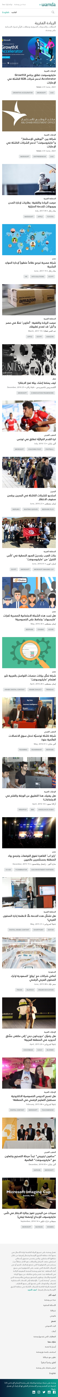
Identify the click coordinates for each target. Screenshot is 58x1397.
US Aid (8, 869)
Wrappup (23, 809)
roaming (23, 749)
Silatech (30, 989)
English (5, 12)
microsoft (41, 92)
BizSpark (29, 629)
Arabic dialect (35, 689)
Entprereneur (40, 156)
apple (40, 216)
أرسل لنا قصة (50, 1346)
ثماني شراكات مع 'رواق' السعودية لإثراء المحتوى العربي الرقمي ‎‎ (33, 977)
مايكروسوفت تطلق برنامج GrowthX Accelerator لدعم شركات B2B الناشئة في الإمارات (32, 78)
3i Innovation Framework (42, 392)
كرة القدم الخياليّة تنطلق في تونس (36, 439)
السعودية (52, 972)
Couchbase (28, 1049)
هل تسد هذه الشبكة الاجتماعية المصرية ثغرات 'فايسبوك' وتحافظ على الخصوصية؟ (29, 617)
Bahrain (39, 1226)
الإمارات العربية (50, 71)
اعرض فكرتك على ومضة (46, 1368)
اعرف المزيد (32, 1289)
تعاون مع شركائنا (49, 1357)
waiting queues (31, 509)
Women (50, 1226)
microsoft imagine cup (44, 569)
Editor (51, 929)
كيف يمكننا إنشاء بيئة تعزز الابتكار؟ (37, 382)
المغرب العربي (50, 435)
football (50, 449)
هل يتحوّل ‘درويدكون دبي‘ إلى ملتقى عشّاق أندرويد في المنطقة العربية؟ (31, 1037)
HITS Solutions (38, 276)
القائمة (14, 12)
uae (52, 92)
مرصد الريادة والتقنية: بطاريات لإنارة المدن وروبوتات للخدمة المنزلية (32, 204)
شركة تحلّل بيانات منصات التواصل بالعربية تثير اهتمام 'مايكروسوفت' (30, 677)
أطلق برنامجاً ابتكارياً (48, 1362)
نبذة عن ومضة (20, 4)
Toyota (50, 216)
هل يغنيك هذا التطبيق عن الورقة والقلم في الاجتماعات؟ (31, 797)
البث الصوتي (50, 1326)
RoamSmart (37, 749)
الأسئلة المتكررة (49, 1305)
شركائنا (53, 1310)
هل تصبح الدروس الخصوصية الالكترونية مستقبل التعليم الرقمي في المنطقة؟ (33, 1097)
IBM (32, 809)
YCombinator (21, 869)
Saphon (37, 1170)
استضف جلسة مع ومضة (46, 1352)
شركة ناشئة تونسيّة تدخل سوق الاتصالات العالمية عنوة (32, 737)
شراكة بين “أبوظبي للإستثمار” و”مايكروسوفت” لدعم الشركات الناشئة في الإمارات (31, 142)
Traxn (19, 989)
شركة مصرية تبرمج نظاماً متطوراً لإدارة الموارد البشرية (30, 264)
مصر (54, 258)
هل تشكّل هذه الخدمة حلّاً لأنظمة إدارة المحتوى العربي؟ (29, 917)
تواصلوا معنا (7, 4)
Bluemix (50, 1049)
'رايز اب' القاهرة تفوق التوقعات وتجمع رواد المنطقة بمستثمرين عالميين (32, 857)
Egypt (51, 276)
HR (26, 276)
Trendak (50, 689)
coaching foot (34, 449)
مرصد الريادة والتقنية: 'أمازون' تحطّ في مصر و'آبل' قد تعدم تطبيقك (31, 324)
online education (46, 989)
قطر (54, 379)
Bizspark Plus (48, 509)
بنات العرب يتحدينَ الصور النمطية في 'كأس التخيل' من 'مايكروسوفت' (31, 557)
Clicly (39, 1049)
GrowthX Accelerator (23, 92)
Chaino (41, 629)
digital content (17, 1109)
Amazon (50, 336)
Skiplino (16, 509)
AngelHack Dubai (46, 809)
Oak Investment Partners (42, 869)
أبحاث (54, 1331)
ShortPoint (38, 929)
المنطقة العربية (50, 198)
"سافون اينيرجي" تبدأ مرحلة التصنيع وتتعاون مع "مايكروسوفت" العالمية (30, 1157)
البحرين (53, 491)
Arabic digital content (15, 689)
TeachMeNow (48, 1109)
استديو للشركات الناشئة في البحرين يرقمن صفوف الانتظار (31, 497)
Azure (51, 629)
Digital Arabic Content (19, 929)
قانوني (53, 1316)
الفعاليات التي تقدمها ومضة (45, 1336)
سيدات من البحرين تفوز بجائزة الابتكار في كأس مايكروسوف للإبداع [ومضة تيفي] (30, 1214)
